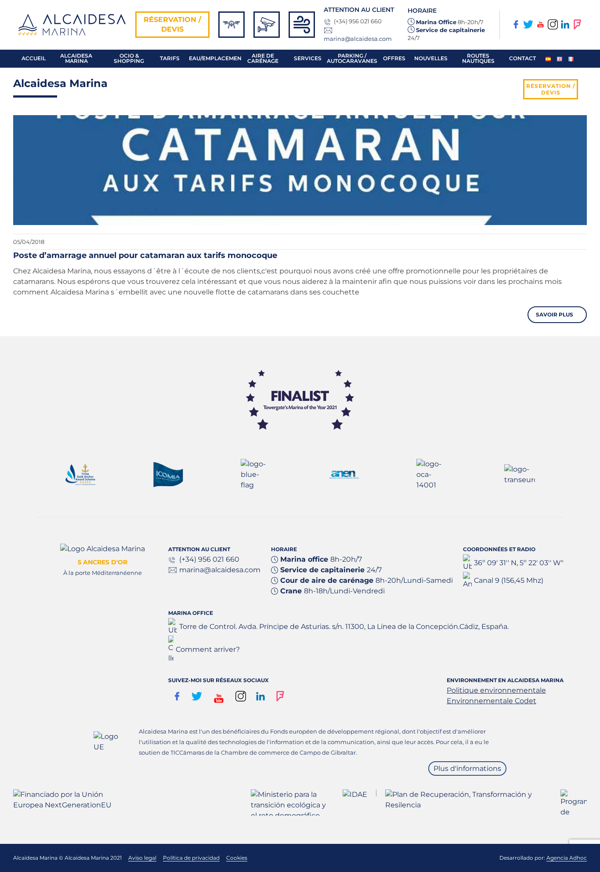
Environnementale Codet (491, 701)
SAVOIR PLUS (555, 314)
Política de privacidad (191, 857)
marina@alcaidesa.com (358, 38)
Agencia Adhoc (566, 857)
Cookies (236, 857)
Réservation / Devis (172, 24)
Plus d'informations (467, 768)
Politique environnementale (496, 690)
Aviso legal (142, 857)
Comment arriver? (208, 649)
